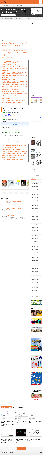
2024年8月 (33, 246)
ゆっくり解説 (23, 50)
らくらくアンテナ (10, 452)
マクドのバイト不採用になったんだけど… (10, 64)
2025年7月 (33, 216)
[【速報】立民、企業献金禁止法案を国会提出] (3, 210)
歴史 (13, 55)
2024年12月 (34, 235)
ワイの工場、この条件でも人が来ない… (13, 201)
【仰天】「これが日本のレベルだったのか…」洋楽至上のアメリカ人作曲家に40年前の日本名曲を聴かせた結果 (14, 82)
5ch (16, 45)
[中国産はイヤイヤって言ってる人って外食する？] (33, 156)
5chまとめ (20, 45)
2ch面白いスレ (23, 43)
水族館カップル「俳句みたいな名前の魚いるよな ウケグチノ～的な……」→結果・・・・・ (14, 76)
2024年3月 (33, 260)
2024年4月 (33, 257)
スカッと (3, 52)
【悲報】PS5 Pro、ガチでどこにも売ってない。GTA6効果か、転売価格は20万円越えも (14, 69)
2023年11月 (34, 271)
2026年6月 (33, 186)
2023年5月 (33, 287)
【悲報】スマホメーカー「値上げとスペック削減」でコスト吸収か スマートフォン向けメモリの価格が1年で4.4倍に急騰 (15, 73)
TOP (2, 5)
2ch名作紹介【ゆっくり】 (14, 43)
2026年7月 (33, 183)
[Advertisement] (15, 30)
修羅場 (11, 52)
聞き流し (3, 57)
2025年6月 (33, 219)
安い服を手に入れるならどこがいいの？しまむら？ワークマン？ (14, 91)
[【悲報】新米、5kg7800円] (3, 217)
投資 (10, 5)
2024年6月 (33, 252)
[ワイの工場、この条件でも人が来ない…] (3, 203)
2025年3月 (33, 227)
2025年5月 (33, 222)
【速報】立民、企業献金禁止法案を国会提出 (14, 208)
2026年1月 (33, 200)
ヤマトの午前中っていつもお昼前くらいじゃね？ (35, 440)
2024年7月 (33, 249)
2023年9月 (33, 276)
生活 (18, 5)
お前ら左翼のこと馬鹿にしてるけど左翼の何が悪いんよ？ (13, 102)
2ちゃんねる (11, 45)
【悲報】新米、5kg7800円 (11, 215)
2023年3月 (33, 293)
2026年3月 (33, 194)
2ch (3, 43)
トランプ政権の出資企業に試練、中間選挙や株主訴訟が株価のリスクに (7, 441)
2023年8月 (33, 279)
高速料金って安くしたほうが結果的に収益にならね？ (12, 89)
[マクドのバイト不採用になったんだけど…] (33, 150)
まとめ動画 (6, 5)
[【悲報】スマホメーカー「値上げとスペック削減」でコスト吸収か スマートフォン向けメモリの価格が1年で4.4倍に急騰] (33, 169)
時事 (3, 55)
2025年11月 (34, 205)
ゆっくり (18, 50)
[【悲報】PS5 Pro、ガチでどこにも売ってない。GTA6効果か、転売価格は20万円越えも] (33, 162)
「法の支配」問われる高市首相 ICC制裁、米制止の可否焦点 (13, 100)
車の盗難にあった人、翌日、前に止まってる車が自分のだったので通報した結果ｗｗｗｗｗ (14, 98)
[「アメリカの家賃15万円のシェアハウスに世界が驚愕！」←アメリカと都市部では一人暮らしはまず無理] (33, 142)
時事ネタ (14, 5)
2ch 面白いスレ (4, 45)
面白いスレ (13, 57)
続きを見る (15, 124)
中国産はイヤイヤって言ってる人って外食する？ (11, 66)
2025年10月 (34, 208)
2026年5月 (33, 189)
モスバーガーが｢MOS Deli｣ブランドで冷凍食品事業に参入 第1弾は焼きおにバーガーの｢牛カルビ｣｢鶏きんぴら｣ (15, 94)
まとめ (13, 50)
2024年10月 (34, 241)
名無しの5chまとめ (18, 52)
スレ (8, 52)
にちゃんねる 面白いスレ (6, 50)
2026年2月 (33, 197)
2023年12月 (34, 268)
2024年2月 (33, 263)
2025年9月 (33, 211)
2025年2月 (33, 230)
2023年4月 (33, 290)
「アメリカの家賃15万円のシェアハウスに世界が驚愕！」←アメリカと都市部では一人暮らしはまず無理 (14, 62)
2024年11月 (34, 238)
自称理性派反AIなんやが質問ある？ (9, 79)
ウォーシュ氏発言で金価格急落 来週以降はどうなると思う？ (21, 441)
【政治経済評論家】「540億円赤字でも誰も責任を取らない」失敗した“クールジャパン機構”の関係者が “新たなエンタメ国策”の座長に (14, 86)
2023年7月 (33, 282)
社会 (21, 5)
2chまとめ (7, 43)
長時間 (8, 57)
